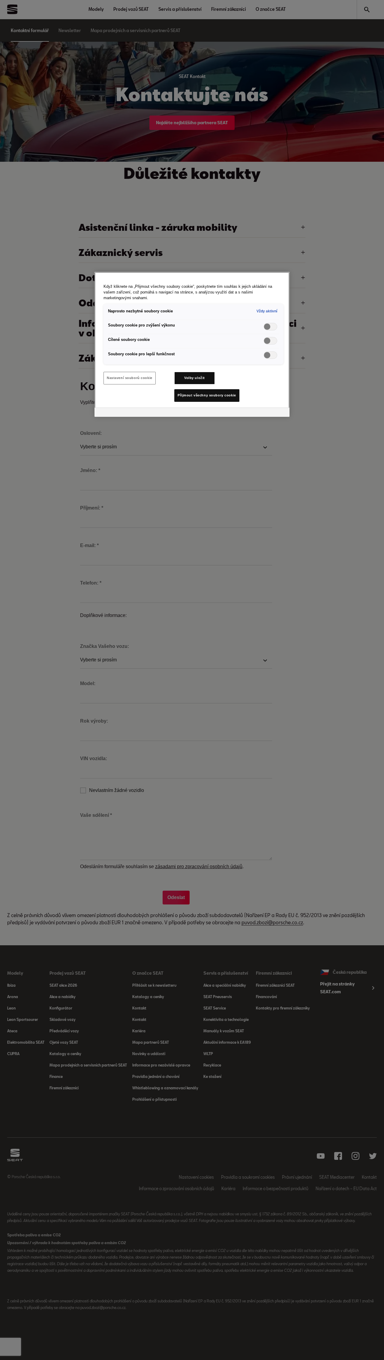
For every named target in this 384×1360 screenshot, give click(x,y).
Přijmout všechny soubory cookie (207, 395)
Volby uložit (194, 378)
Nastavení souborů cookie (129, 378)
